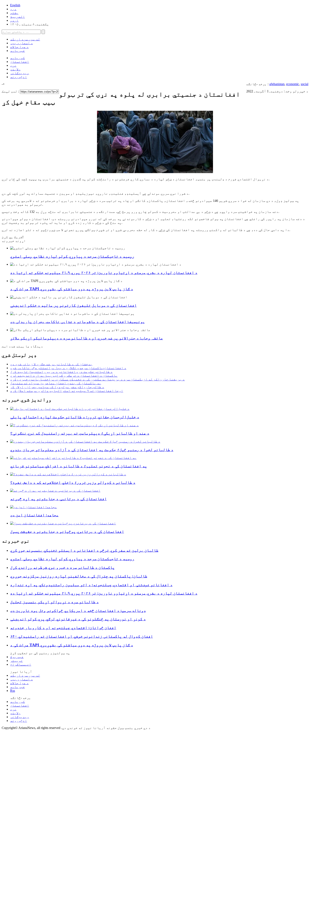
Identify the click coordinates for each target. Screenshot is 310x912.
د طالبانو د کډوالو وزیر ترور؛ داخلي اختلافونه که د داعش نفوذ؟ (72, 482)
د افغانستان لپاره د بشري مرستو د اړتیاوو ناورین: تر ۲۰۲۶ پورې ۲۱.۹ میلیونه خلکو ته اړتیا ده (103, 272)
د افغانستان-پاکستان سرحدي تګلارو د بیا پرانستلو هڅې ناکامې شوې (68, 368)
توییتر (16, 660)
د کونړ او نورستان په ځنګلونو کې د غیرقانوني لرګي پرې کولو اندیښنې (78, 619)
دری (13, 9)
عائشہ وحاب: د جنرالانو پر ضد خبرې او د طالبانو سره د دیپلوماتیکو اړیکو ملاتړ (86, 338)
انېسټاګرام (20, 664)
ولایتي (15, 69)
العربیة (17, 16)
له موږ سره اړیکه (25, 39)
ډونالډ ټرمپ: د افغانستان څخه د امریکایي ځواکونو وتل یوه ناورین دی (78, 610)
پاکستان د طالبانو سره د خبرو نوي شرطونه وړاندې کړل (62, 567)
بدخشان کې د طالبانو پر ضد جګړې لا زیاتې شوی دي (51, 364)
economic (292, 84)
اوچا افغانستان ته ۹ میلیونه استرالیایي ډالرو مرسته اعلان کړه (66, 390)
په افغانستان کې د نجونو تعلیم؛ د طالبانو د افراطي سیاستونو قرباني (78, 466)
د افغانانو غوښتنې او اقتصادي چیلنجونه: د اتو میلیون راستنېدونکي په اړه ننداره (91, 584)
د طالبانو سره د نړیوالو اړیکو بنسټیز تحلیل (54, 602)
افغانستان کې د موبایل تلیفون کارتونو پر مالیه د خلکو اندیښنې (73, 305)
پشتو (14, 13)
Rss (12, 690)
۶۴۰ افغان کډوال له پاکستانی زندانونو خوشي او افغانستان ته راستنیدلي (81, 636)
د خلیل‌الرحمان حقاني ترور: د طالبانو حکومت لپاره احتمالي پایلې (74, 417)
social (304, 84)
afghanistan (276, 84)
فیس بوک (17, 657)
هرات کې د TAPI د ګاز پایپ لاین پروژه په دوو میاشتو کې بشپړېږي (71, 289)
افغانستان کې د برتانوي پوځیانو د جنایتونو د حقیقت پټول (67, 531)
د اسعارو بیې (21, 43)
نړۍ (13, 65)
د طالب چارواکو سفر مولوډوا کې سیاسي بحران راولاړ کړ (57, 387)
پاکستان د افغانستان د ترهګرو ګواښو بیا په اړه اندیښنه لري (64, 375)
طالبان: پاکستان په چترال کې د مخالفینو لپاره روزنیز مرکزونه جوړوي (78, 576)
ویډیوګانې (19, 73)
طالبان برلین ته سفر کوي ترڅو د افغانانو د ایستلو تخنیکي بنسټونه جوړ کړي (84, 550)
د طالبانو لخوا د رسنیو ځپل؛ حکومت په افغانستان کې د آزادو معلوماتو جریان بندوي (91, 449)
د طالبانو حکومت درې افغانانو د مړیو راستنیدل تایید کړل (61, 371)
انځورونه (18, 77)
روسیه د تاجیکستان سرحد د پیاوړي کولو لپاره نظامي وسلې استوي (72, 256)
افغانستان (19, 61)
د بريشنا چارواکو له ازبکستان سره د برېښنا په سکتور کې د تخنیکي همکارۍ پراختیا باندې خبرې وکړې (97, 379)
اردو (14, 20)
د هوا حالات (19, 47)
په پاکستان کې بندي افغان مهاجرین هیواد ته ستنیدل (55, 383)
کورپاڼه (17, 58)
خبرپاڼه (17, 50)
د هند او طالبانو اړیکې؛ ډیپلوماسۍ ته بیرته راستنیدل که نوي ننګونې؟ (79, 433)
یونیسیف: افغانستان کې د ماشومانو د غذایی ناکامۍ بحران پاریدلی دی (77, 321)
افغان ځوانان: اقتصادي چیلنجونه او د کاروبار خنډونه (63, 627)
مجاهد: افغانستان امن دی (34, 515)
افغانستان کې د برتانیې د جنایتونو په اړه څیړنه (58, 498)
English (15, 5)
